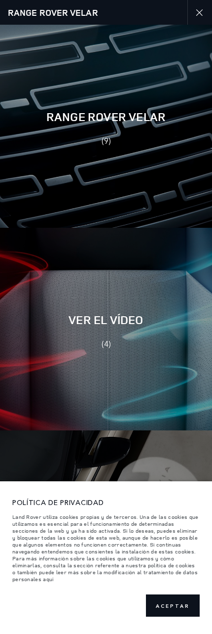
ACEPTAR (173, 605)
